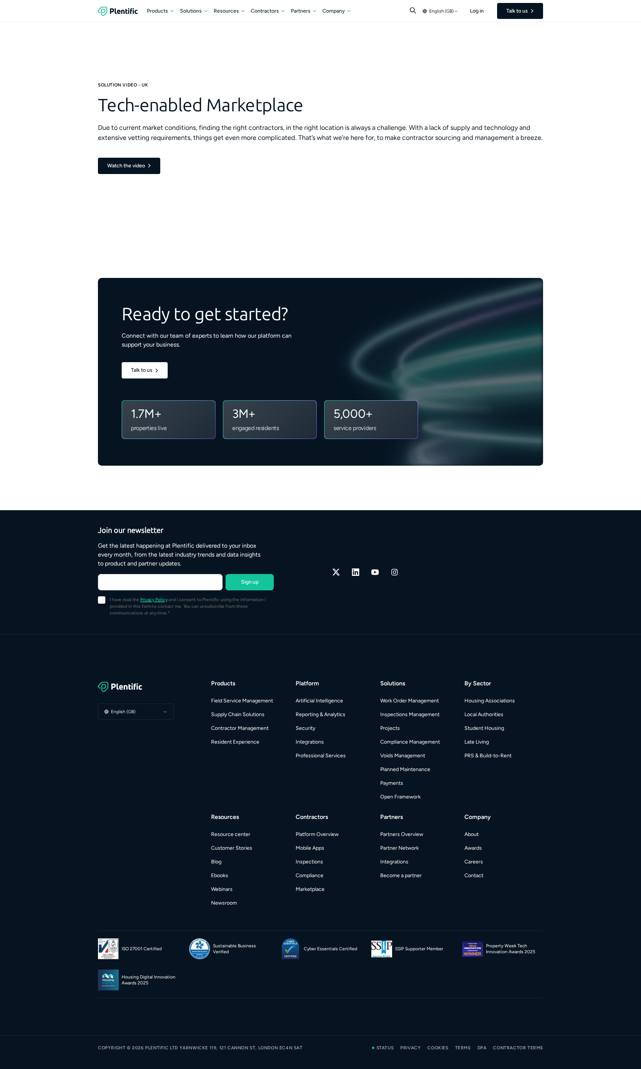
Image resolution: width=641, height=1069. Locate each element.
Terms (463, 1047)
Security (305, 728)
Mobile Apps (310, 848)
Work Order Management (409, 701)
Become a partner (401, 875)
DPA (482, 1047)
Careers (473, 862)
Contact (473, 875)
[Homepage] (136, 687)
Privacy (410, 1047)
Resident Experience (235, 742)
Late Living (476, 742)
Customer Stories (231, 848)
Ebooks (219, 875)
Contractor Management (240, 728)
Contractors (265, 11)
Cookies (437, 1047)
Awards (473, 848)
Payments (391, 783)
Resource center (230, 834)
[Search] (413, 10)
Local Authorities (483, 714)
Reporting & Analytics (320, 714)
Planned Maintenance (405, 769)
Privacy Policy (153, 599)
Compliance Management (410, 742)
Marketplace (310, 889)
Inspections (309, 862)
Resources (226, 11)
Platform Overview (317, 834)
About (471, 834)
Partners (300, 11)
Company (333, 11)
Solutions (191, 11)
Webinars (222, 889)
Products (157, 11)
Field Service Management (242, 701)
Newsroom (224, 903)
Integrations (310, 742)
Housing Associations (489, 701)
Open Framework (400, 797)
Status (385, 1047)
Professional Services (321, 755)
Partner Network (399, 848)
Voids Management (402, 755)
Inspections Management (410, 714)
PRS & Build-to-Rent (488, 755)
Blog (216, 862)
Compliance (309, 875)
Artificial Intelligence (319, 701)
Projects (390, 728)
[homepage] (118, 11)
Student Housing (484, 728)
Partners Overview (401, 834)
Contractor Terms (518, 1047)
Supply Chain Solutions (237, 714)
